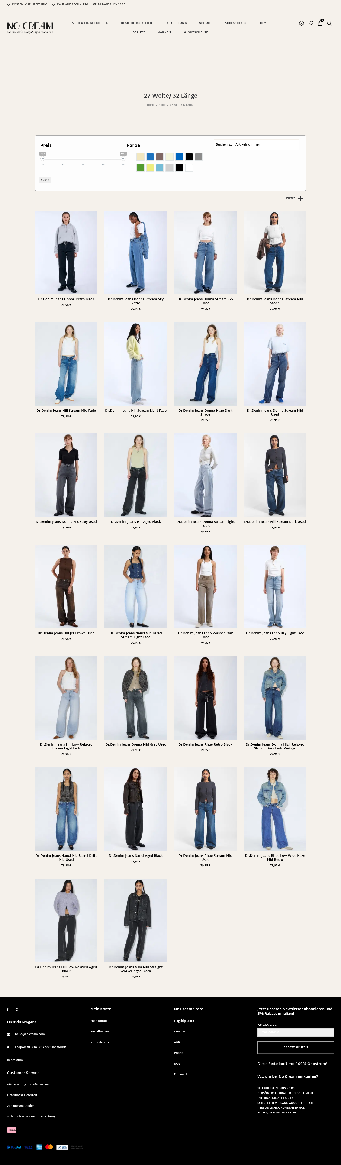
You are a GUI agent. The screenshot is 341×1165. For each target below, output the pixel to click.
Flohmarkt (181, 1074)
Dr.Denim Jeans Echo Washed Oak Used (205, 635)
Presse (178, 1053)
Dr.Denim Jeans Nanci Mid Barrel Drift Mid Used (66, 858)
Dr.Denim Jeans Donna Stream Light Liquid (205, 524)
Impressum (15, 1060)
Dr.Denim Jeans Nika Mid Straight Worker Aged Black (136, 969)
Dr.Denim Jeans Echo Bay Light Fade (275, 633)
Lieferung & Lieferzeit (22, 1095)
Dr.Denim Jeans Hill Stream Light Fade (136, 411)
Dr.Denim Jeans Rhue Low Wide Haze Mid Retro (275, 858)
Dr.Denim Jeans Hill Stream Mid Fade (66, 411)
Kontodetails (99, 1042)
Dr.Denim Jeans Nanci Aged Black (136, 856)
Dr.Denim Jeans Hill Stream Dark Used (275, 522)
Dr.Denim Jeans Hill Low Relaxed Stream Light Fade (66, 747)
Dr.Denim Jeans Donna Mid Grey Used (66, 522)
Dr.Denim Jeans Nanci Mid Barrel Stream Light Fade (135, 635)
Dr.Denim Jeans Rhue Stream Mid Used (205, 858)
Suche (45, 180)
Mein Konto (98, 1021)
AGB (177, 1042)
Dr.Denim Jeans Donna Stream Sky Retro (136, 301)
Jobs (177, 1063)
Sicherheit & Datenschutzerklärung (31, 1116)
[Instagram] (17, 1009)
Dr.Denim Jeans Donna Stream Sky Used (205, 301)
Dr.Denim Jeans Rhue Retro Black (205, 745)
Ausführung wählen (66, 305)
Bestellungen (99, 1031)
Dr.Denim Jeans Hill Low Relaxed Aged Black (66, 969)
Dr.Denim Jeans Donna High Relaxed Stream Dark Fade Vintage (275, 747)
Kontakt (179, 1031)
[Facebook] (8, 1009)
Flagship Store (184, 1021)
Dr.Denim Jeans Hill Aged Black (136, 522)
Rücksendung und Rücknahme (28, 1084)
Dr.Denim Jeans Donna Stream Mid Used (275, 413)
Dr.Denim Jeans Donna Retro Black (66, 299)
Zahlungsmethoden (21, 1106)
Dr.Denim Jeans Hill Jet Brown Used (66, 633)
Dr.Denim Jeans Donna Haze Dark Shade (205, 413)
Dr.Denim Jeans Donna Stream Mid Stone (275, 301)
